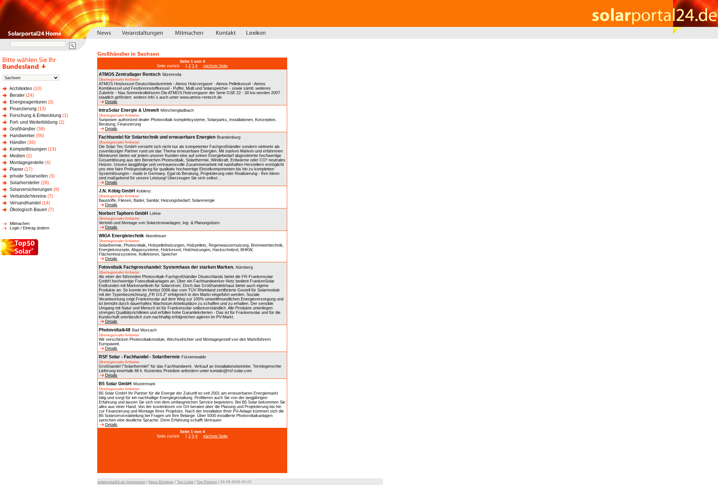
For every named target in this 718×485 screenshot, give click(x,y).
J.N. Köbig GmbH (117, 191)
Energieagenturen (28, 102)
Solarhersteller (25, 182)
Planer (16, 169)
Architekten (20, 88)
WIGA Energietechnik (121, 235)
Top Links (185, 482)
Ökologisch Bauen (28, 209)
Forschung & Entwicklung (35, 115)
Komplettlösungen (28, 149)
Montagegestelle (27, 162)
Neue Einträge (161, 482)
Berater (17, 95)
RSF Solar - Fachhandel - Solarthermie (139, 356)
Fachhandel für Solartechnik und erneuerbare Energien (157, 137)
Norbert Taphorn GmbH (123, 213)
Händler (18, 142)
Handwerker (22, 135)
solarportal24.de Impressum (121, 482)
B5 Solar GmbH (115, 383)
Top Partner (207, 482)
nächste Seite (215, 66)
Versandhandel (25, 203)
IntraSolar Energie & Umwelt (129, 110)
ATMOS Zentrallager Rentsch (129, 74)
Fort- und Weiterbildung (34, 122)
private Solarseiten (29, 176)
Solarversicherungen (31, 189)
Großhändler (23, 129)
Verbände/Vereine (28, 196)
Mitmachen (20, 223)
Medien (17, 155)
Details (111, 101)
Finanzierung (23, 108)
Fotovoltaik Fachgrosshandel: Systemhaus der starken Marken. (166, 267)
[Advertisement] (192, 459)
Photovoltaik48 (115, 330)
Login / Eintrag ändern (29, 228)
